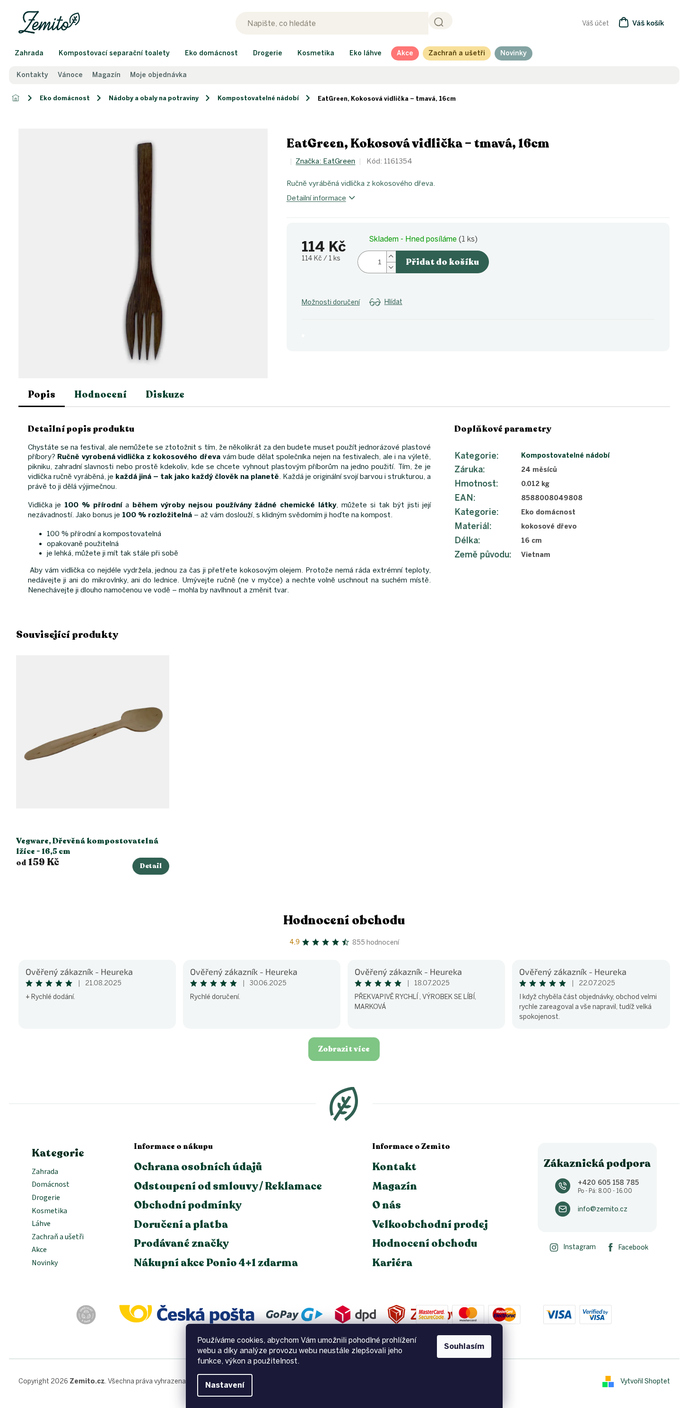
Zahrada (45, 1172)
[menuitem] (29, 53)
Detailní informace (316, 198)
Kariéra (392, 1263)
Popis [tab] (41, 394)
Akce (39, 1250)
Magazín (106, 75)
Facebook (633, 1247)
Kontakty (32, 75)
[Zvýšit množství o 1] (391, 256)
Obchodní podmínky (188, 1205)
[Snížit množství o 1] (391, 267)
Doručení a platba (181, 1224)
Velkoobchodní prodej (430, 1224)
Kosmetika (49, 1211)
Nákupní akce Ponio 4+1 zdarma (216, 1263)
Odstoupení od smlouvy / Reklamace (228, 1186)
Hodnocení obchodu (344, 920)
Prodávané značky (181, 1243)
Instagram (579, 1247)
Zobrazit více (344, 1049)
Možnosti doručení (331, 302)
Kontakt (394, 1167)
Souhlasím (464, 1346)
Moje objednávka (158, 75)
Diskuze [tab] (165, 394)
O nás (386, 1205)
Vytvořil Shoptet (645, 1381)
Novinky (45, 1263)
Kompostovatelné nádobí (565, 456)
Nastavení (224, 1385)
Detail (151, 865)
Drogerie (46, 1198)
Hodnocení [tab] (100, 394)
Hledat (440, 20)
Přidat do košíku (442, 262)
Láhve (41, 1224)
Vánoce (70, 75)
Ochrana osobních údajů (198, 1167)
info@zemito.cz (602, 1209)
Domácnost (51, 1185)
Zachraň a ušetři (58, 1237)
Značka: (325, 161)
